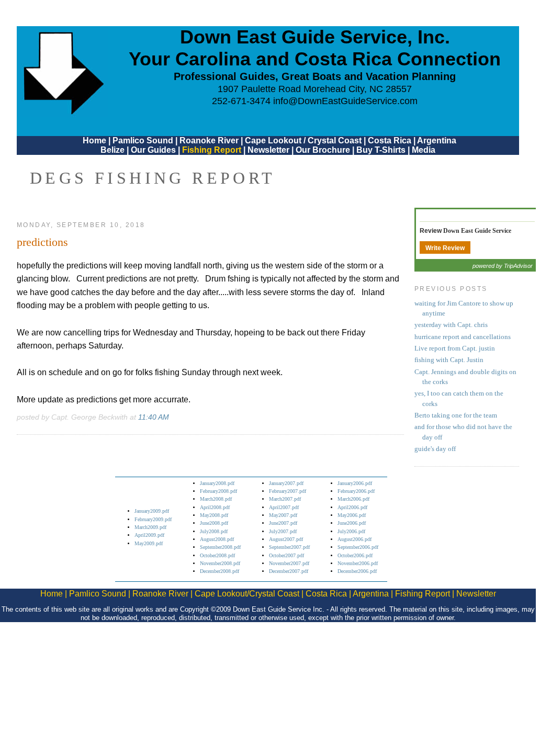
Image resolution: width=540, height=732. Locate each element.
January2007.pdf (286, 483)
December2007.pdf (288, 571)
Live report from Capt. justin (454, 348)
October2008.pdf (217, 555)
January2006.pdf (355, 483)
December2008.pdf (219, 571)
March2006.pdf (353, 499)
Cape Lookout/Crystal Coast (247, 593)
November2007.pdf (289, 563)
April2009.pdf (149, 535)
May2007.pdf (283, 515)
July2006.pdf (351, 531)
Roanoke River (209, 140)
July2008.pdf (214, 531)
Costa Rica (389, 140)
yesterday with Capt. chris (451, 325)
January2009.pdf (151, 511)
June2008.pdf (214, 523)
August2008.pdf (217, 539)
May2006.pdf (352, 515)
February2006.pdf (356, 491)
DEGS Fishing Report (153, 177)
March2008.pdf (216, 499)
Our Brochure (323, 149)
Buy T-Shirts (381, 149)
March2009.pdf (150, 527)
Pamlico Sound (143, 140)
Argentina (436, 140)
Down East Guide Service (477, 230)
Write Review (445, 248)
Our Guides (153, 149)
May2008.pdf (214, 515)
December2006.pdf (357, 571)
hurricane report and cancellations (462, 337)
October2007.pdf (286, 555)
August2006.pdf (355, 539)
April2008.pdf (215, 507)
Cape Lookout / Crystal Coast (303, 140)
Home (94, 140)
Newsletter (268, 149)
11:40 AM (153, 417)
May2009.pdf (148, 543)
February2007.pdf (287, 491)
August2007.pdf (286, 539)
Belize (112, 149)
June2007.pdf (283, 523)
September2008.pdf (220, 547)
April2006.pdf (352, 507)
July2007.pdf (283, 531)
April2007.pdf (284, 507)
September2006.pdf (358, 547)
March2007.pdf (285, 499)
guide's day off (435, 449)
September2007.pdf (289, 547)
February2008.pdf (218, 491)
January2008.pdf (217, 483)
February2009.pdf (153, 519)
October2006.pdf (355, 555)
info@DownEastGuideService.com (345, 101)
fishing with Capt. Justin (448, 360)
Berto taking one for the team (455, 415)
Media (423, 149)
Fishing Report (212, 149)
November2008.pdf (220, 563)
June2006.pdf (352, 523)
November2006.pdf (358, 563)
